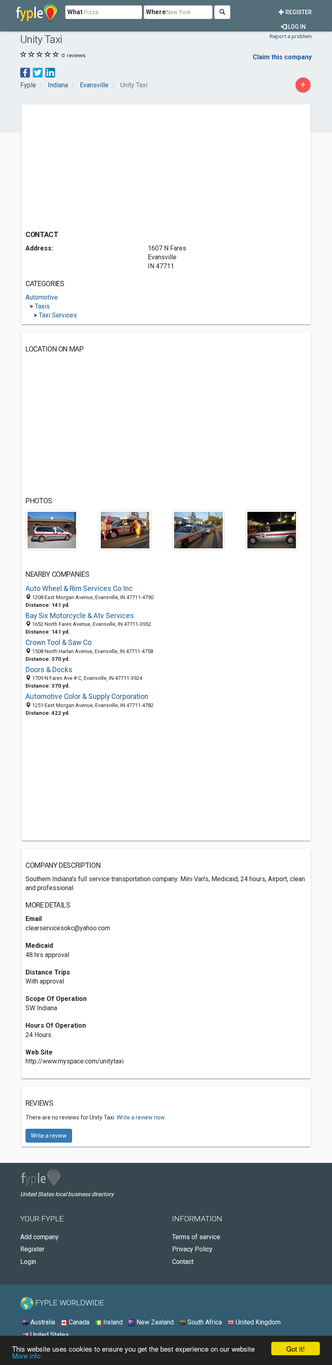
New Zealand (154, 1322)
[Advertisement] (94, 165)
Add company (39, 1237)
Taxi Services (58, 315)
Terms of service (196, 1237)
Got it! (295, 1348)
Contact (183, 1262)
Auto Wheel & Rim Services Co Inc (79, 588)
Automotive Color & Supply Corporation (87, 696)
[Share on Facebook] (25, 72)
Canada (78, 1322)
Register (298, 12)
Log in (296, 27)
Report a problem (291, 36)
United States (49, 1335)
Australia (42, 1322)
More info (26, 1355)
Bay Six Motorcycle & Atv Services (80, 616)
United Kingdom (257, 1322)
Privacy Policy (192, 1249)
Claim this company (282, 57)
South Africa (204, 1322)
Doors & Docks (49, 670)
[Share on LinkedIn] (50, 72)
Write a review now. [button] (141, 1117)
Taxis (42, 306)
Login (28, 1262)
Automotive (42, 297)
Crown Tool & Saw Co (59, 642)
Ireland (112, 1322)
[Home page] (36, 12)
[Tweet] (38, 72)
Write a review (49, 1135)
